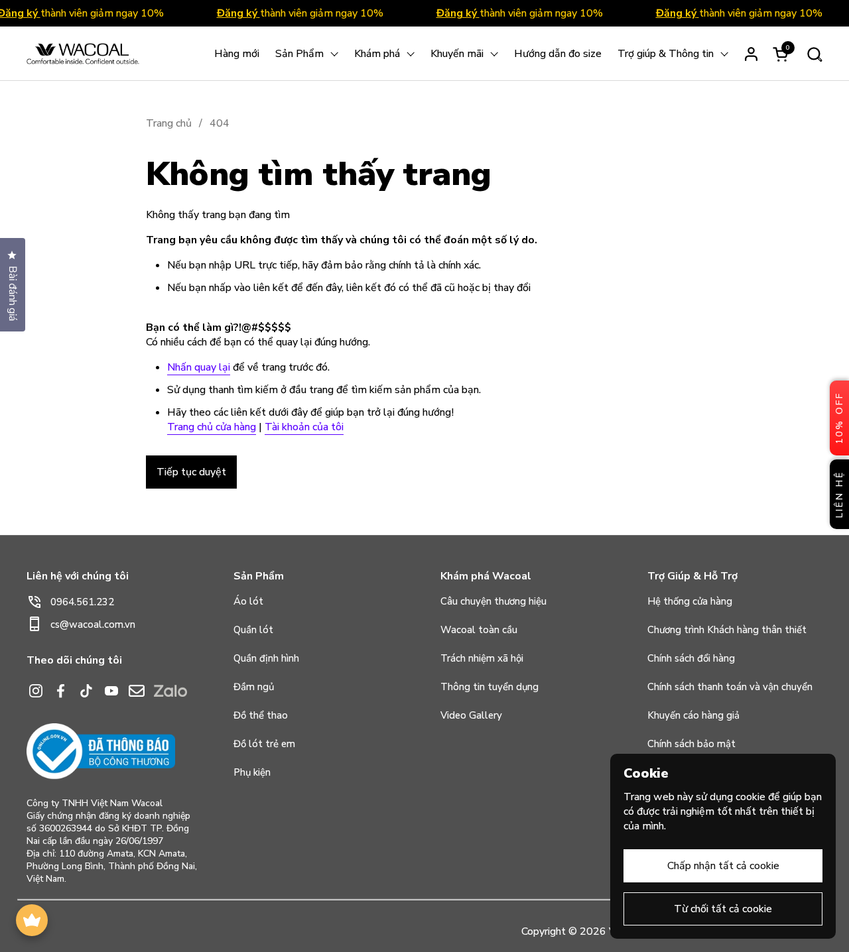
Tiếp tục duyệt (191, 472)
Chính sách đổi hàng (691, 658)
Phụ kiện (252, 772)
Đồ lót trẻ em (264, 743)
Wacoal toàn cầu (478, 629)
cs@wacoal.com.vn (92, 624)
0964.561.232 (82, 602)
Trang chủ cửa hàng (211, 427)
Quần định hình (266, 658)
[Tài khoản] (751, 54)
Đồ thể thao (260, 715)
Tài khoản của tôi (304, 427)
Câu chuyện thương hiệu (493, 601)
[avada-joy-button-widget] (32, 920)
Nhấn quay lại (198, 367)
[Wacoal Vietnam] (83, 53)
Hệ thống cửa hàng (689, 601)
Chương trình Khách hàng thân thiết (727, 629)
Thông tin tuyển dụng (489, 686)
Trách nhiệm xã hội (481, 658)
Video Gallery (471, 715)
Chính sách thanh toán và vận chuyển (730, 686)
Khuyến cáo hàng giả (693, 715)
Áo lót (248, 601)
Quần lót (253, 629)
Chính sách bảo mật (691, 743)
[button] (814, 54)
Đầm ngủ (253, 686)
